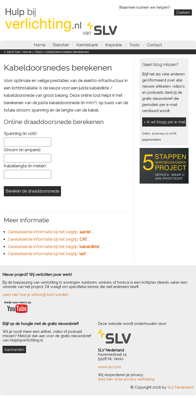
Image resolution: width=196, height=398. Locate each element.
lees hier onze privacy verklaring (126, 379)
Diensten (61, 45)
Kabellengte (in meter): (25, 165)
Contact (154, 45)
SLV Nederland (180, 387)
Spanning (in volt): (20, 133)
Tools (134, 45)
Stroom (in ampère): (22, 149)
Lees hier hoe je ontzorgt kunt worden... (36, 294)
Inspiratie (113, 45)
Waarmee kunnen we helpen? (144, 7)
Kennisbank (87, 45)
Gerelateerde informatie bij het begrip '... (50, 231)
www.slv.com (109, 367)
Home (39, 45)
